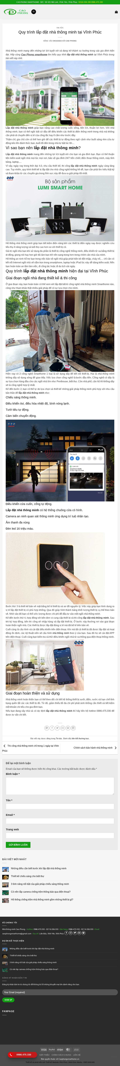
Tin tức (60, 28)
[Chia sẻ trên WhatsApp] (46, 728)
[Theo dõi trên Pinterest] (84, 933)
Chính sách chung (61, 1055)
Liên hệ (77, 1055)
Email (10, 814)
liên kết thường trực (80, 738)
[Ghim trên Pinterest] (68, 728)
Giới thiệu (44, 1055)
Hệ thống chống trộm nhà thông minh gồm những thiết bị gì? (42, 899)
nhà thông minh (61, 633)
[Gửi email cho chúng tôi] (79, 933)
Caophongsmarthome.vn (69, 1059)
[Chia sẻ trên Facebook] (52, 728)
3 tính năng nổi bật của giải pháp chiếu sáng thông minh (40, 884)
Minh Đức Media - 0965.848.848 (82, 1062)
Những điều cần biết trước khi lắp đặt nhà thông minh (38, 868)
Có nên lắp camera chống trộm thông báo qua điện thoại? (41, 892)
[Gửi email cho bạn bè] (62, 728)
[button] (33, 11)
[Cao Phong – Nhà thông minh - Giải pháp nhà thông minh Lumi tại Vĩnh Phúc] (15, 11)
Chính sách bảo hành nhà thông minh (93, 748)
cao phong (71, 41)
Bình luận (13, 773)
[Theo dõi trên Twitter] (75, 933)
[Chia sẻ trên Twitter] (57, 728)
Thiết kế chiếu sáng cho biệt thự (27, 876)
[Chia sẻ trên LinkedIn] (73, 728)
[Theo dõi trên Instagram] (71, 933)
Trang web (12, 829)
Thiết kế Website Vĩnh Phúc (56, 1062)
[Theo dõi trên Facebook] (66, 933)
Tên (9, 800)
